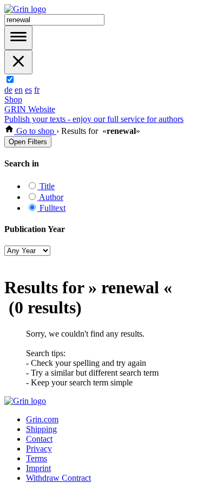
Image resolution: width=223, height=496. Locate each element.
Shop (13, 99)
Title (46, 186)
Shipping (41, 429)
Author (50, 197)
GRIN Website (29, 109)
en (19, 89)
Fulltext (51, 207)
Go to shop (35, 131)
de (8, 89)
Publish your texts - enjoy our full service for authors (93, 119)
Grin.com (42, 419)
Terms (36, 458)
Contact (39, 438)
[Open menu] (18, 37)
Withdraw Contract (58, 477)
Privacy (39, 448)
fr (37, 89)
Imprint (38, 468)
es (28, 89)
